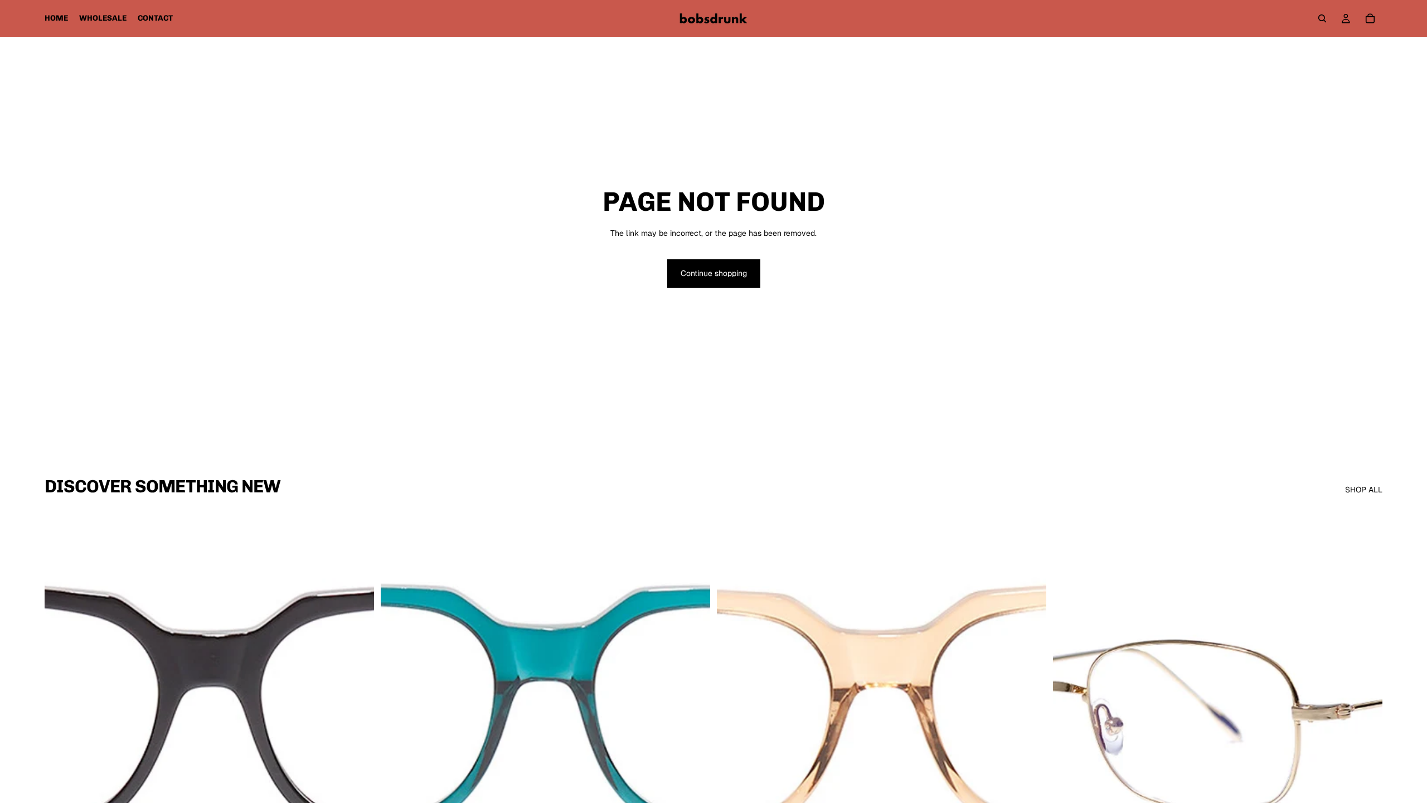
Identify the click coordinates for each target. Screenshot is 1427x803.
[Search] (1322, 18)
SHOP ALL (1363, 490)
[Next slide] (357, 715)
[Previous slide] (61, 715)
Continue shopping (714, 273)
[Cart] (1370, 18)
